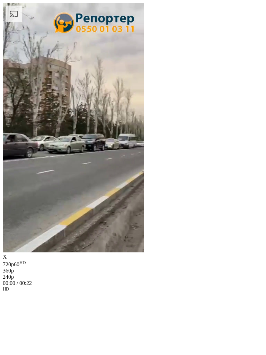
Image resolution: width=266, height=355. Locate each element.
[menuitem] (133, 264)
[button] (133, 290)
